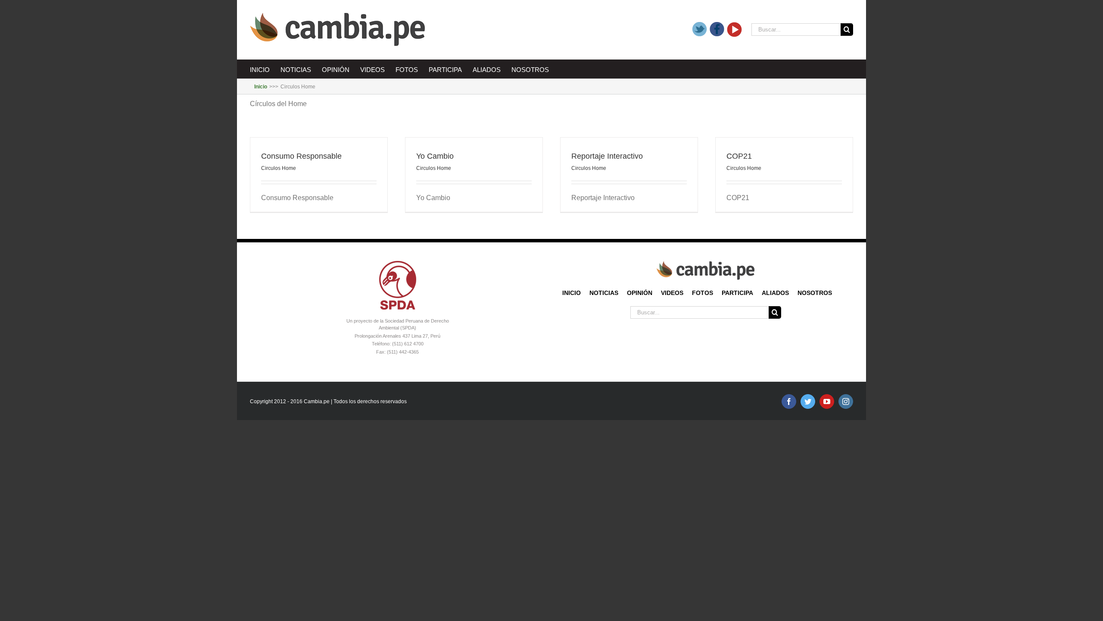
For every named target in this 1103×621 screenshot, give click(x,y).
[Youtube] (734, 30)
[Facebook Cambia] (717, 29)
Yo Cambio (435, 156)
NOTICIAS (603, 292)
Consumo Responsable (301, 156)
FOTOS (702, 292)
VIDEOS (672, 292)
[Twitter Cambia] (699, 29)
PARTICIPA (737, 292)
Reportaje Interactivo (607, 156)
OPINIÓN (639, 292)
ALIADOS (775, 292)
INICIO (571, 292)
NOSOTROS (815, 292)
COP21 (739, 156)
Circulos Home (278, 168)
